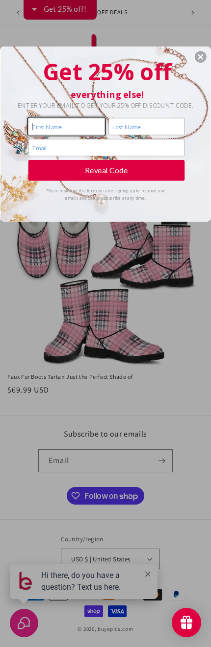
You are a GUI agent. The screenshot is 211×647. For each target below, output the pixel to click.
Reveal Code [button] (106, 169)
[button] (201, 57)
